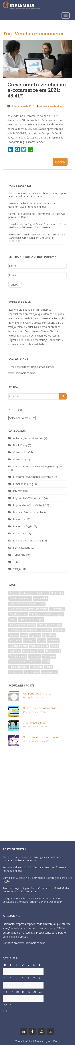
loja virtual (29, 640)
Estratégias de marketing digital (46, 614)
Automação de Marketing (28, 438)
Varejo (17, 569)
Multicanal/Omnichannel (27, 540)
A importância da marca (37, 693)
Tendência (19, 554)
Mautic (54, 645)
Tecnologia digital (19, 666)
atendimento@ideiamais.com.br (35, 366)
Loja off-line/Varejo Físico (28, 498)
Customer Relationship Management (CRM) (38, 466)
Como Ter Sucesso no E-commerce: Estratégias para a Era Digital (36, 215)
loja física (35, 635)
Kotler (24, 635)
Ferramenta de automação (23, 630)
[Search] (63, 396)
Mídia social (29, 651)
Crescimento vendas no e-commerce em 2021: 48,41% (36, 90)
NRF (41, 651)
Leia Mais (60, 161)
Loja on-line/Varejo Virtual (28, 505)
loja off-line (49, 635)
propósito (35, 661)
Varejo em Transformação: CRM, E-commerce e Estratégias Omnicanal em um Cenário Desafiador (36, 238)
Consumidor (20, 452)
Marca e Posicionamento (28, 512)
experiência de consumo (22, 624)
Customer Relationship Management (28, 608)
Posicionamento (18, 661)
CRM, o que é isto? (34, 722)
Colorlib (30, 1041)
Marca (41, 640)
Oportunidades (18, 656)
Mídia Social (20, 533)
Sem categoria (21, 547)
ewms (13, 619)
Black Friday (20, 445)
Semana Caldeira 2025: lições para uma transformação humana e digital (31, 205)
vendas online (49, 672)
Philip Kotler (49, 656)
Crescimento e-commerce (23, 603)
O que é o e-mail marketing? (39, 708)
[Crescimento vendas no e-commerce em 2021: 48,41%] (37, 59)
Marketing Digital (23, 526)
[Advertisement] (37, 796)
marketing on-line (39, 645)
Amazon (14, 593)
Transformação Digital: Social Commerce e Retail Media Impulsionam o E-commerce (37, 225)
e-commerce (57, 608)
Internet (17, 491)
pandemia (34, 656)
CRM (42, 603)
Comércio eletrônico (20, 598)
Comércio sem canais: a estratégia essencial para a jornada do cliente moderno (37, 194)
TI (14, 561)
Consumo (19, 459)
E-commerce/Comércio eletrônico (33, 476)
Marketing (19, 519)
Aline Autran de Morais (51, 106)
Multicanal (15, 651)
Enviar (15, 284)
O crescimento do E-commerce (41, 737)
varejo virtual (32, 672)
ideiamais (46, 630)
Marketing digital (18, 645)
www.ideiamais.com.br (21, 373)
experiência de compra (31, 619)
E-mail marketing (23, 484)
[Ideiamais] (23, 1031)
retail (46, 661)
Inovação (58, 630)
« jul (5, 1010)
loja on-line (15, 640)
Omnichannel (53, 651)
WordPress (54, 1041)
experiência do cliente (49, 624)
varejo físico (16, 672)
